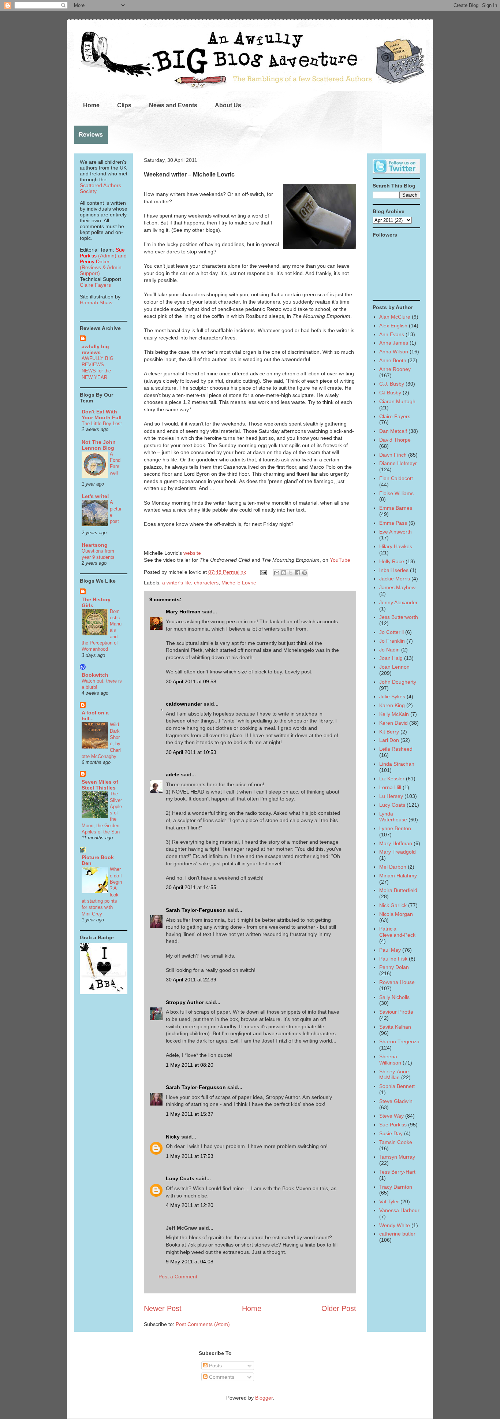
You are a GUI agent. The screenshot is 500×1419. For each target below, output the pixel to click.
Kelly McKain (394, 714)
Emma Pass (393, 523)
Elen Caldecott (396, 478)
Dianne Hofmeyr (398, 463)
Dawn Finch (393, 455)
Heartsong (95, 545)
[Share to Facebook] (297, 572)
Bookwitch (95, 675)
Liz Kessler (391, 778)
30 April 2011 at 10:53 (191, 752)
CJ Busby (390, 392)
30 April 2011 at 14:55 (191, 887)
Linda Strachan (396, 764)
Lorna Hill (390, 787)
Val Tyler (389, 1201)
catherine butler (397, 1234)
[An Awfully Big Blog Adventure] (103, 992)
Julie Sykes (392, 696)
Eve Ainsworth (395, 532)
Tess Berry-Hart (397, 1172)
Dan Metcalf (393, 431)
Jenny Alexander (398, 602)
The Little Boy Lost (102, 423)
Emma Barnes (395, 508)
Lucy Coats (180, 1178)
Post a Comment (177, 1276)
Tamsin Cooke (395, 1142)
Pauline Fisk (393, 959)
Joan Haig (391, 658)
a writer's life (176, 583)
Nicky (173, 1137)
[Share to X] (290, 572)
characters (206, 583)
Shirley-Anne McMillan (394, 1075)
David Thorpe (395, 440)
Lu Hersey (391, 796)
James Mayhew (397, 587)
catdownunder (184, 704)
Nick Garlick (393, 905)
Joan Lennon (394, 667)
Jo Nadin (389, 650)
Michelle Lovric (238, 583)
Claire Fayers (95, 285)
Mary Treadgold (397, 852)
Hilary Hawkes (395, 546)
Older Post (338, 1308)
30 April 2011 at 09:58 (191, 681)
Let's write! (95, 496)
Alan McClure (394, 317)
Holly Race (391, 561)
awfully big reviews (95, 349)
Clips (124, 105)
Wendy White (394, 1225)
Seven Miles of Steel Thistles (100, 785)
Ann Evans (391, 334)
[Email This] (276, 572)
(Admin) (102, 253)
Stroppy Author (185, 1002)
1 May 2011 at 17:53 (189, 1156)
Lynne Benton (395, 828)
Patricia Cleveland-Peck (397, 932)
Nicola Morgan (396, 914)
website (192, 553)
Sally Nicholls (394, 997)
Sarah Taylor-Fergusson (196, 910)
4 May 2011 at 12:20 (189, 1205)
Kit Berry (389, 732)
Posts (215, 1365)
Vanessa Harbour (399, 1210)
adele (172, 774)
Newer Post (163, 1308)
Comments (221, 1377)
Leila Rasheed (396, 749)
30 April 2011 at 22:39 (191, 979)
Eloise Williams (396, 493)
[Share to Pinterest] (304, 572)
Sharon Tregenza (399, 1041)
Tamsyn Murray (397, 1157)
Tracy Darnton (395, 1187)
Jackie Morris (394, 579)
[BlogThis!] (283, 572)
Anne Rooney (395, 369)
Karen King (392, 705)
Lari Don (389, 740)
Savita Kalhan (395, 1027)
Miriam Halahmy (398, 875)
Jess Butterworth (398, 617)
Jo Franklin (392, 641)
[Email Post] (263, 572)
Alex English (393, 325)
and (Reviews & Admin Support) (103, 264)
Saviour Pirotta (396, 1012)
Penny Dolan (394, 967)
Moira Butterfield (398, 890)
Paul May (390, 950)
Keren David (393, 723)
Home (91, 105)
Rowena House (397, 982)
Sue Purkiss (393, 1125)
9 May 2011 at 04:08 (189, 1261)
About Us (228, 105)
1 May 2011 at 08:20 (189, 1065)
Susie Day (391, 1133)
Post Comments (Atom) (203, 1324)
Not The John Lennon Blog (99, 445)
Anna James (393, 343)
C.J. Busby (391, 384)
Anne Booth (392, 360)
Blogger (264, 1398)
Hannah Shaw (96, 302)
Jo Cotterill (391, 632)
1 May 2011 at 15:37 (189, 1114)
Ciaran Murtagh (397, 401)
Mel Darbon (392, 867)
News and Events (173, 105)
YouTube (340, 560)
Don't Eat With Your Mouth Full (102, 414)
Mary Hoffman (183, 611)
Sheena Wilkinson (390, 1060)
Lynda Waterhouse (393, 817)
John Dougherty (397, 682)
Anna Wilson (393, 351)
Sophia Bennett (397, 1086)
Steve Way (391, 1116)
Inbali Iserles (393, 570)
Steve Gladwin (396, 1101)
